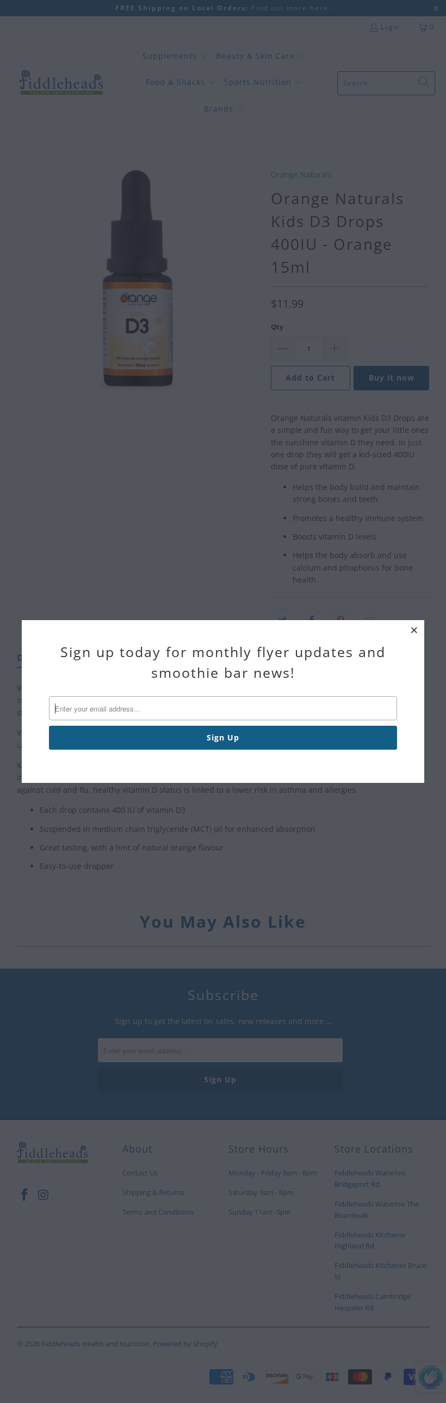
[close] (414, 630)
